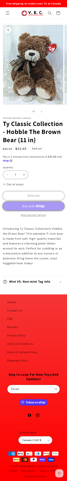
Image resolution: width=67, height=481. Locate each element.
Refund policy (28, 471)
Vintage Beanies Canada (31, 466)
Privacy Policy (16, 335)
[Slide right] (42, 111)
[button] (7, 13)
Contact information (35, 476)
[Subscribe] (55, 389)
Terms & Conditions (20, 344)
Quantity (8, 167)
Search (11, 302)
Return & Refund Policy (22, 352)
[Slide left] (25, 111)
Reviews (12, 327)
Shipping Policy (17, 360)
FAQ (9, 319)
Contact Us (14, 310)
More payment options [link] (33, 215)
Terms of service (49, 471)
